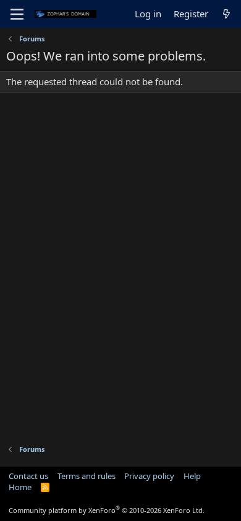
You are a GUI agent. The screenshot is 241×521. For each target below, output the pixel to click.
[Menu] (17, 14)
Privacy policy (149, 475)
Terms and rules (86, 475)
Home (20, 487)
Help (192, 475)
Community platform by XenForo (107, 510)
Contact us (28, 475)
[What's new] (226, 13)
